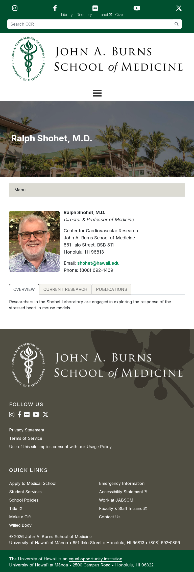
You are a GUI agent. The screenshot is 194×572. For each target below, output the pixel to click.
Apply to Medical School (32, 483)
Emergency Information (121, 483)
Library (67, 14)
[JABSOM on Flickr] (95, 9)
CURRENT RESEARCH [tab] (65, 289)
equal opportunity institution (95, 558)
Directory (84, 14)
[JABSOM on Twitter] (179, 9)
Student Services (25, 491)
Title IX (15, 508)
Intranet (105, 14)
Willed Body (20, 525)
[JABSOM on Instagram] (14, 9)
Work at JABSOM (116, 500)
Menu (20, 189)
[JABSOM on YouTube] (136, 9)
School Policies (23, 500)
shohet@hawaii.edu (98, 263)
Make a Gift (20, 516)
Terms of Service (25, 438)
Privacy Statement (26, 429)
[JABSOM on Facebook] (55, 9)
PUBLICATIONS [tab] (111, 289)
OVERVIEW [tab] (24, 289)
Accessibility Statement (123, 491)
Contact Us (109, 516)
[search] (177, 24)
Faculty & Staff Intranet (123, 508)
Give (119, 14)
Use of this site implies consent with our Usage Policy (60, 446)
